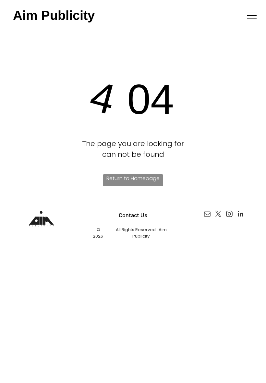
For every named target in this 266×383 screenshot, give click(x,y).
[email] (207, 214)
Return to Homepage (133, 178)
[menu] (251, 15)
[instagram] (229, 214)
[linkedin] (240, 214)
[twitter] (218, 214)
